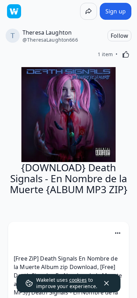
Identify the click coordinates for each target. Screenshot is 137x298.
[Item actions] (117, 233)
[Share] (88, 11)
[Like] (125, 54)
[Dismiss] (106, 283)
